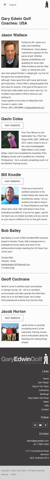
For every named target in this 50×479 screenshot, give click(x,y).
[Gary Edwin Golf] (47, 6)
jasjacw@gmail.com (35, 107)
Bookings (44, 393)
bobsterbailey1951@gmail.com (15, 264)
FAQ (47, 405)
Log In (12, 4)
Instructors (44, 390)
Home (46, 378)
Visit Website (12, 125)
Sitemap (4, 474)
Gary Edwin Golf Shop (38, 397)
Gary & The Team (40, 386)
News (46, 401)
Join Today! (43, 382)
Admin (13, 474)
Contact (45, 409)
